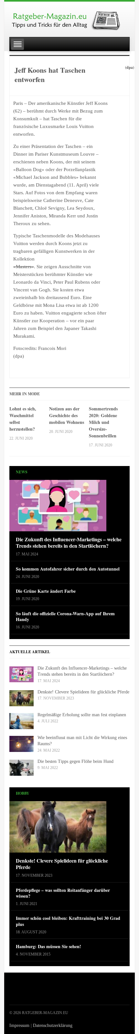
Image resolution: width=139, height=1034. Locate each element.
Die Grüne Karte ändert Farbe (46, 591)
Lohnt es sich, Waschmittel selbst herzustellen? (22, 418)
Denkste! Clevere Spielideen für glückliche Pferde (83, 692)
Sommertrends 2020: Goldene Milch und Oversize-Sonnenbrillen (103, 422)
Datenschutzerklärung (52, 1025)
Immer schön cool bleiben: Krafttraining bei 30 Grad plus (68, 921)
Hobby (22, 793)
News (21, 472)
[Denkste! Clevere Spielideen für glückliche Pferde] (57, 828)
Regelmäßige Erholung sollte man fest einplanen (81, 714)
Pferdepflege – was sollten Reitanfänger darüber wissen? (63, 893)
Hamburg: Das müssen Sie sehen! (48, 946)
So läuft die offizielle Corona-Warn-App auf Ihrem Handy (65, 616)
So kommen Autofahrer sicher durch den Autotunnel (68, 569)
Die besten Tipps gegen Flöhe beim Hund (75, 761)
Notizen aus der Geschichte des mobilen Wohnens (66, 415)
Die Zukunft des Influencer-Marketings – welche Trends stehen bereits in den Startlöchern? (69, 543)
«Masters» (23, 266)
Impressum (19, 1025)
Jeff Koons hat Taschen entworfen (50, 75)
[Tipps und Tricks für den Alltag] (69, 18)
